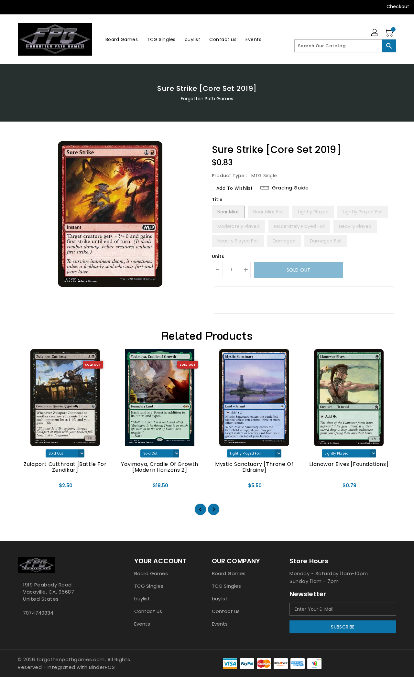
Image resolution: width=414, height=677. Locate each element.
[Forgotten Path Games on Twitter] (22, 6)
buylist (142, 598)
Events (142, 623)
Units (218, 256)
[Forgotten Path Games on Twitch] (59, 6)
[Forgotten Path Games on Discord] (47, 6)
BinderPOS (102, 667)
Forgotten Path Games (207, 98)
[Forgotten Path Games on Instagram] (35, 6)
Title (217, 199)
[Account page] (375, 33)
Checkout (398, 6)
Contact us (148, 611)
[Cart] (389, 33)
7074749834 (38, 612)
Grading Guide (290, 188)
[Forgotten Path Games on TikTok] (72, 6)
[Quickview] (28, 487)
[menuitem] (122, 39)
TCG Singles (148, 586)
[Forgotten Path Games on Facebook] (10, 6)
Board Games (151, 573)
